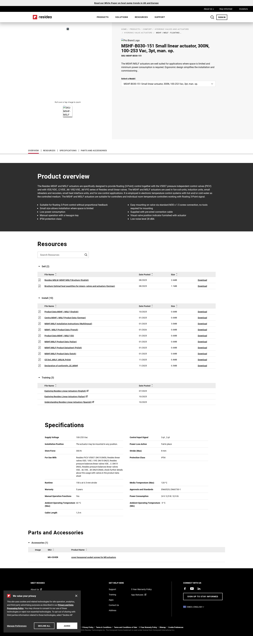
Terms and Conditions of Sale (125, 627)
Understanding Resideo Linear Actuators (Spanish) (68, 402)
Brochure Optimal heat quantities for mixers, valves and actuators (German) (80, 286)
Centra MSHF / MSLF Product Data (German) (65, 317)
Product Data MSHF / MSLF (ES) (59, 335)
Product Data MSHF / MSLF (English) (61, 311)
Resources (141, 17)
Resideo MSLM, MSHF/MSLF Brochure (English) (67, 280)
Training (112, 594)
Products (103, 17)
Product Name (78, 549)
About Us (209, 8)
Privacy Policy (87, 627)
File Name (49, 274)
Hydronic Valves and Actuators (172, 29)
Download (202, 280)
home (124, 29)
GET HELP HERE (120, 582)
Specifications (68, 150)
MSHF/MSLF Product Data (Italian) (61, 341)
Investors (243, 8)
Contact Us (114, 605)
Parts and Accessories (94, 150)
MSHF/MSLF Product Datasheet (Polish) (63, 347)
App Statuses (137, 594)
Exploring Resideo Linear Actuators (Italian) (65, 396)
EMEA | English (196, 606)
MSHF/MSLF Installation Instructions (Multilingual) (68, 323)
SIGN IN (222, 17)
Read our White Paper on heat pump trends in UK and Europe (126, 3)
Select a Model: (128, 78)
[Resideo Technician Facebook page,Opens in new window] (185, 588)
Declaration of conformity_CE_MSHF (61, 365)
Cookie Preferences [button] (175, 627)
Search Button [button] (212, 17)
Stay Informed (225, 8)
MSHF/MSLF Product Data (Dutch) (60, 353)
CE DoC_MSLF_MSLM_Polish (58, 359)
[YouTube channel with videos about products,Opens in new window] (192, 588)
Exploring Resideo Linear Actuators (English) (65, 391)
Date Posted (144, 274)
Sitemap (162, 627)
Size (173, 274)
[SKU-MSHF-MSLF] (68, 29)
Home (41, 17)
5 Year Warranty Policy (141, 589)
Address (112, 610)
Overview (33, 150)
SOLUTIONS (121, 17)
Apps (111, 599)
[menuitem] (103, 17)
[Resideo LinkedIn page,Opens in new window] (199, 588)
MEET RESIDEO (42, 582)
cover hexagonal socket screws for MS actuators (93, 557)
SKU (50, 549)
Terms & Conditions (103, 627)
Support (160, 17)
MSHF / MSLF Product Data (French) (61, 329)
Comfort (147, 29)
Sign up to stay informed (202, 596)
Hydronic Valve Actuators (138, 32)
